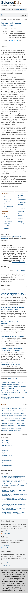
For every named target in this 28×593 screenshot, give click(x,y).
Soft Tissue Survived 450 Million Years (13, 420)
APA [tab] (17, 270)
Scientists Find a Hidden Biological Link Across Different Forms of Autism (12, 383)
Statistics (6, 228)
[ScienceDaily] (11, 3)
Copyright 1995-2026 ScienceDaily (12, 574)
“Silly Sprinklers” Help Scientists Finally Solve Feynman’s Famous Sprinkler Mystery (14, 498)
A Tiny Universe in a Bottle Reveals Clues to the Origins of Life (14, 494)
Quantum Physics (7, 455)
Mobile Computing (7, 217)
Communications (7, 465)
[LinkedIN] (17, 41)
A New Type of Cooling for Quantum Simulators (11, 322)
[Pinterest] (15, 41)
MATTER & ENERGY (5, 448)
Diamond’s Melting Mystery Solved (11, 430)
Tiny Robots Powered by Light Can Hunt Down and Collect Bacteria (13, 505)
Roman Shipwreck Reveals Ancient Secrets (14, 411)
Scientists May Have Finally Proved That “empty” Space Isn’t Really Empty (13, 480)
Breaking (4, 404)
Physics (6, 204)
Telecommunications (8, 207)
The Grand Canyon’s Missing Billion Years (14, 418)
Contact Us (7, 565)
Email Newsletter (8, 531)
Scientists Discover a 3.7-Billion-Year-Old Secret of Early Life (12, 398)
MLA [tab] (11, 270)
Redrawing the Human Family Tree (12, 428)
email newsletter (21, 9)
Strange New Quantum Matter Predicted (13, 413)
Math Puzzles (8, 221)
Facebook (6, 545)
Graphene (5, 450)
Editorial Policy (14, 572)
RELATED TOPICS (6, 190)
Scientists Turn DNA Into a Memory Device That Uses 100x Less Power (14, 509)
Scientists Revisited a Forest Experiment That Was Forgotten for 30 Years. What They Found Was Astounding (14, 392)
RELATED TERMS (20, 190)
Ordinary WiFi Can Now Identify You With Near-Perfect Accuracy (13, 490)
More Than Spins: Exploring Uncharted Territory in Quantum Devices (12, 308)
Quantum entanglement (22, 198)
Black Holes (5, 440)
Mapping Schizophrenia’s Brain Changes (13, 425)
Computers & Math (6, 212)
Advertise (24, 570)
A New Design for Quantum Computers (12, 336)
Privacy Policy (5, 572)
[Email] (20, 41)
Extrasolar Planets (7, 445)
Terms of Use (23, 572)
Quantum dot (21, 208)
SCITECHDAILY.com (12, 378)
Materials (3, 237)
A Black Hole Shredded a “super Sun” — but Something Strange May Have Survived (14, 484)
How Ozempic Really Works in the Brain (13, 423)
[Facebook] (9, 41)
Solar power (21, 211)
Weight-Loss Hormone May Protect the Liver (14, 408)
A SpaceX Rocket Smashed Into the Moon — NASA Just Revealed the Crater (14, 476)
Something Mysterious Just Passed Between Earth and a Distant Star (13, 387)
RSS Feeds (7, 533)
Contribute (17, 570)
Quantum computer (20, 194)
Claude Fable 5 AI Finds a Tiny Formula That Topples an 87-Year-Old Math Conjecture (13, 513)
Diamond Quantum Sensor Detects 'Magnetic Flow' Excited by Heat (11, 349)
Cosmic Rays (6, 443)
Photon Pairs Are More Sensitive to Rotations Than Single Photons (11, 364)
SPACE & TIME (4, 437)
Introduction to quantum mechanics (22, 204)
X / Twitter (6, 548)
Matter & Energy (6, 194)
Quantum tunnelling (21, 222)
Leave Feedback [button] (8, 563)
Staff (11, 570)
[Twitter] (12, 41)
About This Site (4, 570)
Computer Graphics (7, 224)
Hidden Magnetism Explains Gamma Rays (14, 416)
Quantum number (20, 215)
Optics (6, 197)
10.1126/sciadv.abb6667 (18, 262)
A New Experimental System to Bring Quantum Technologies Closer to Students (13, 294)
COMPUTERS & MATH (6, 458)
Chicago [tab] (23, 270)
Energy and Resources (7, 200)
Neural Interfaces (7, 460)
